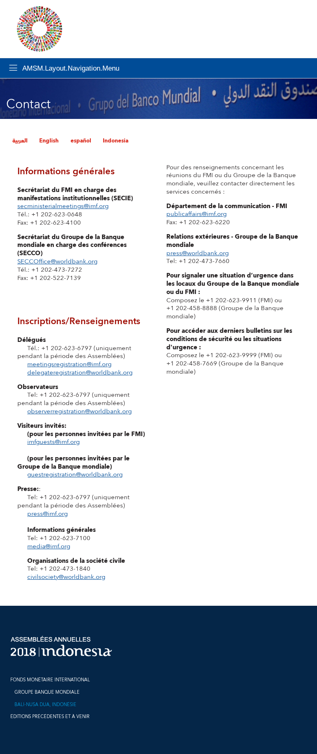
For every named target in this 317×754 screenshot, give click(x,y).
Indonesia (115, 140)
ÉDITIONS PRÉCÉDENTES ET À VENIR (50, 717)
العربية (20, 140)
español (81, 140)
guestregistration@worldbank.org (75, 474)
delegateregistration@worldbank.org (79, 372)
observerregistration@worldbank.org (79, 411)
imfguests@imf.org (53, 442)
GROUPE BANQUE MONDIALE (47, 692)
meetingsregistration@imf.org (69, 364)
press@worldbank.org (197, 253)
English (49, 140)
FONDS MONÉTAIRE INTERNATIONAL (50, 680)
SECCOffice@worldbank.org (57, 261)
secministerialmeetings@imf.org (63, 206)
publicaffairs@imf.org (196, 214)
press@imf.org (47, 513)
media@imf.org (48, 546)
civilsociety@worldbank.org (66, 577)
